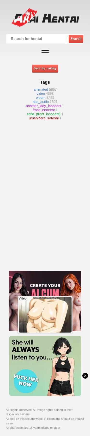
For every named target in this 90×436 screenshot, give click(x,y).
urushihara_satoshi (44, 118)
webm (41, 97)
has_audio (41, 102)
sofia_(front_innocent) (43, 114)
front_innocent (44, 110)
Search (76, 39)
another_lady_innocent (43, 106)
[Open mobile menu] (45, 51)
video (40, 93)
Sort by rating (45, 68)
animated (41, 89)
